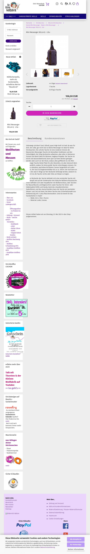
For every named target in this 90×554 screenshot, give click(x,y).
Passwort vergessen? (13, 49)
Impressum (53, 516)
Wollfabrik (14, 224)
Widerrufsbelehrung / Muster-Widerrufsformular (65, 509)
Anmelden (13, 41)
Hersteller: (10, 222)
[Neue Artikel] (20, 57)
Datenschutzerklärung (47, 547)
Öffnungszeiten (15, 209)
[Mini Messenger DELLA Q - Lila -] (51, 52)
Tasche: (28, 102)
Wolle (43, 16)
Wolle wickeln (11, 237)
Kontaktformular (11, 500)
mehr (7, 421)
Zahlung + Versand (13, 215)
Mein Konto (9, 505)
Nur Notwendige (75, 545)
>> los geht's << (13, 388)
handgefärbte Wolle (28, 16)
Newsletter (9, 507)
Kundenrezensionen (55, 138)
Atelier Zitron (15, 228)
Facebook (10, 200)
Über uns (10, 198)
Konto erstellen (11, 46)
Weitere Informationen (76, 549)
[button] (66, 4)
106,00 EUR (13, 132)
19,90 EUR (13, 92)
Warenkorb (9, 502)
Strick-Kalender (72, 16)
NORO (13, 231)
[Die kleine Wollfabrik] (13, 7)
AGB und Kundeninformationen (59, 506)
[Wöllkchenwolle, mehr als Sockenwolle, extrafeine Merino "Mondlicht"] (13, 67)
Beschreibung (34, 138)
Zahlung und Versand (56, 503)
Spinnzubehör (55, 16)
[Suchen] (61, 4)
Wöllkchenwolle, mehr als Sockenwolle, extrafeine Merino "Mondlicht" (13, 82)
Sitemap (8, 509)
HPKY (13, 226)
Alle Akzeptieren (75, 539)
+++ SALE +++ (11, 16)
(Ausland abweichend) (61, 83)
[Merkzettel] (74, 4)
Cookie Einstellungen (56, 519)
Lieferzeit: (29, 83)
